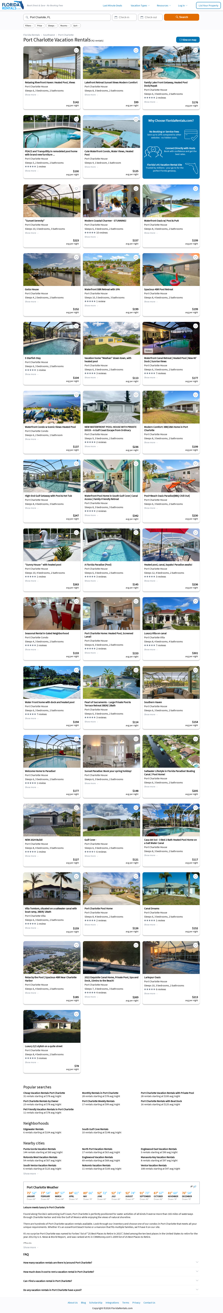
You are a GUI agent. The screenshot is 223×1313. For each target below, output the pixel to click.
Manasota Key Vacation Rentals (158, 1157)
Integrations (112, 1302)
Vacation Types (139, 5)
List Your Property (208, 5)
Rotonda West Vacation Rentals (40, 1157)
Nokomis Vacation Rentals (96, 1165)
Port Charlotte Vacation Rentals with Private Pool (167, 1092)
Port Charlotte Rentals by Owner (40, 1101)
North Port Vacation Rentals (97, 1149)
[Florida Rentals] (13, 9)
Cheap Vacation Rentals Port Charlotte (44, 1092)
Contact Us (149, 1302)
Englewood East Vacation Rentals (159, 1149)
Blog (83, 1302)
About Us (73, 1302)
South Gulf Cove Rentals (95, 1129)
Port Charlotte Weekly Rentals (98, 1101)
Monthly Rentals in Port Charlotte (100, 1092)
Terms (125, 1302)
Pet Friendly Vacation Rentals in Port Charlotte (48, 1109)
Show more (30, 94)
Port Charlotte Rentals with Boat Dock (161, 1101)
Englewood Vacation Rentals (97, 1157)
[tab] (111, 1262)
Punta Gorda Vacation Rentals (39, 1149)
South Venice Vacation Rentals (39, 1165)
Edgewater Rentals (33, 1129)
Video (148, 350)
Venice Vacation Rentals (154, 1165)
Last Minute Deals (112, 5)
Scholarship (95, 1302)
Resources (162, 5)
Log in (181, 5)
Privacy (136, 1302)
